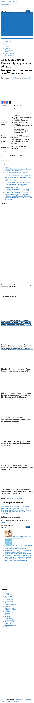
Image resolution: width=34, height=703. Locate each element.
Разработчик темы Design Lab (10, 701)
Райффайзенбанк (10, 620)
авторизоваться (6, 522)
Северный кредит (10, 625)
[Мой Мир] (7, 102)
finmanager (25, 78)
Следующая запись (16, 511)
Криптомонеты (10, 33)
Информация (10, 35)
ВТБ (7, 19)
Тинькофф (9, 21)
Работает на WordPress (22, 699)
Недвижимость (9, 611)
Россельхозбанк (10, 621)
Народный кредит (10, 609)
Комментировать (17, 499)
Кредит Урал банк (10, 604)
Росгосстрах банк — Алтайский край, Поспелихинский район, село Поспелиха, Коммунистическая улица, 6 (16, 185)
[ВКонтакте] (2, 102)
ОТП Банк (8, 616)
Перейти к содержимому (9, 1)
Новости (7, 613)
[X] (10, 102)
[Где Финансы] (2, 13)
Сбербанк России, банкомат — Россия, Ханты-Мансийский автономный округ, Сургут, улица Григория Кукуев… (18, 177)
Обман (8, 30)
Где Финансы (5, 5)
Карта (7, 167)
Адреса (8, 24)
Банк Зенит (8, 596)
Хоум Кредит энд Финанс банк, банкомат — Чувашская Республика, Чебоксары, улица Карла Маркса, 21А (18, 197)
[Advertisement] (17, 90)
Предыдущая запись (16, 507)
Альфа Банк (8, 594)
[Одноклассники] (4, 102)
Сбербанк (9, 17)
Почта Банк (8, 618)
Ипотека (7, 603)
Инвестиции (10, 28)
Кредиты (8, 26)
